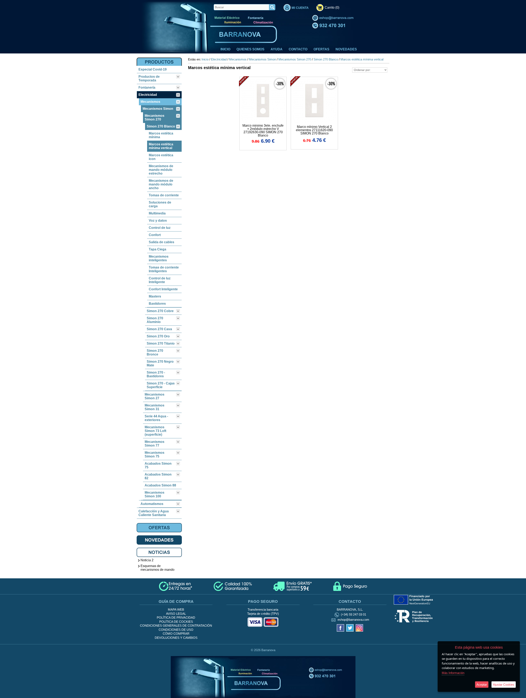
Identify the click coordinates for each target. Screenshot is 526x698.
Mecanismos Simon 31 (154, 407)
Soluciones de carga (160, 204)
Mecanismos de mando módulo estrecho (161, 169)
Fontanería (146, 87)
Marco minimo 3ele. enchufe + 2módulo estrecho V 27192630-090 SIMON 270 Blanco (263, 130)
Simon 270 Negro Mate (160, 363)
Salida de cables (161, 242)
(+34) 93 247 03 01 (353, 614)
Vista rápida (263, 100)
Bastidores (157, 303)
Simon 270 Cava (159, 329)
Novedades (346, 49)
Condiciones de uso (176, 629)
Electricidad (147, 94)
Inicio (225, 49)
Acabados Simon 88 (160, 485)
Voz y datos (158, 220)
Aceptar (481, 684)
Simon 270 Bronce (155, 352)
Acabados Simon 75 (158, 465)
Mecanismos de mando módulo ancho (161, 184)
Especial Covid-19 (152, 69)
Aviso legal (176, 613)
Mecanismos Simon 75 (154, 454)
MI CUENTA (300, 7)
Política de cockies (176, 621)
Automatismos (152, 504)
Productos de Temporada (149, 78)
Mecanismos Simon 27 (154, 396)
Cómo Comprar (176, 633)
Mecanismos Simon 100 (154, 494)
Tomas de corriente (164, 195)
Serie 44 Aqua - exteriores (156, 418)
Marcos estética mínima (161, 135)
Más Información (453, 673)
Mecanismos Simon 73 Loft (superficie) (155, 430)
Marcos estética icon (161, 157)
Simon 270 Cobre (160, 311)
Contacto (298, 49)
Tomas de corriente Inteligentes (164, 269)
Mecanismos (150, 101)
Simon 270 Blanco (161, 126)
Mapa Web (176, 609)
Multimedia (157, 213)
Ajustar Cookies (503, 684)
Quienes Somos (250, 49)
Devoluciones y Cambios (176, 637)
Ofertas (321, 49)
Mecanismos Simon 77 (154, 443)
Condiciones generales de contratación (176, 625)
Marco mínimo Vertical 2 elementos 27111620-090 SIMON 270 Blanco (314, 130)
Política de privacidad (176, 617)
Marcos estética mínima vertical (161, 146)
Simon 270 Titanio (161, 343)
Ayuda (277, 49)
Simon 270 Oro (158, 336)
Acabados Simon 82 (158, 476)
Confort (155, 235)
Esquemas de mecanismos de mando (157, 567)
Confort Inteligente (163, 289)
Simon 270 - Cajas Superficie (161, 385)
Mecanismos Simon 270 (154, 117)
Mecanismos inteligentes (158, 258)
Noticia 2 (147, 560)
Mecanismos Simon (158, 108)
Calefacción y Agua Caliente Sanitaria (153, 513)
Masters (155, 296)
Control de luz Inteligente (160, 280)
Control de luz (160, 227)
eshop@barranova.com (353, 619)
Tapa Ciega (157, 249)
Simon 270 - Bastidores (156, 374)
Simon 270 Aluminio (155, 320)
